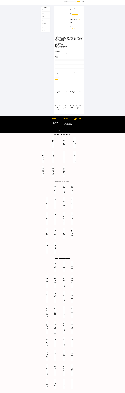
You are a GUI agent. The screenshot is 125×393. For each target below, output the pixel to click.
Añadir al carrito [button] (64, 108)
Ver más (79, 19)
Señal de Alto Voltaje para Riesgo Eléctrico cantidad (71, 13)
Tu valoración (57, 58)
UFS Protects (43, 30)
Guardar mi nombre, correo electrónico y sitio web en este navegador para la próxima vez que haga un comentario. (68, 73)
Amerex (43, 9)
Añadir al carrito (75, 14)
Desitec (79, 127)
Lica (42, 20)
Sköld (43, 27)
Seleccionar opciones (58, 109)
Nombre (56, 63)
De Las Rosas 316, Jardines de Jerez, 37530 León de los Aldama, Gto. (68, 124)
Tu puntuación (57, 56)
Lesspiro (43, 19)
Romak (43, 26)
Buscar (78, 1)
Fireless (43, 16)
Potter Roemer (44, 23)
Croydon (43, 13)
